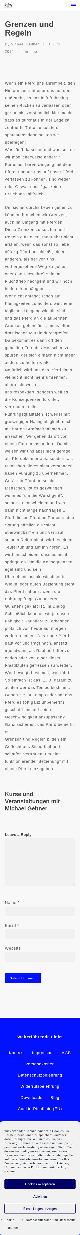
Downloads (31, 1097)
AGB (66, 1053)
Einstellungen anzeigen (40, 1209)
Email (12, 925)
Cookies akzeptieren (40, 1184)
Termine (30, 51)
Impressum (68, 1220)
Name (12, 902)
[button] (73, 5)
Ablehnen (40, 1196)
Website (13, 948)
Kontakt (16, 1053)
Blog (54, 1097)
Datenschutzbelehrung (42, 1220)
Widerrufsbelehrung (39, 1086)
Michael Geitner (25, 44)
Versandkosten (40, 1064)
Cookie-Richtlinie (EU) (40, 1109)
